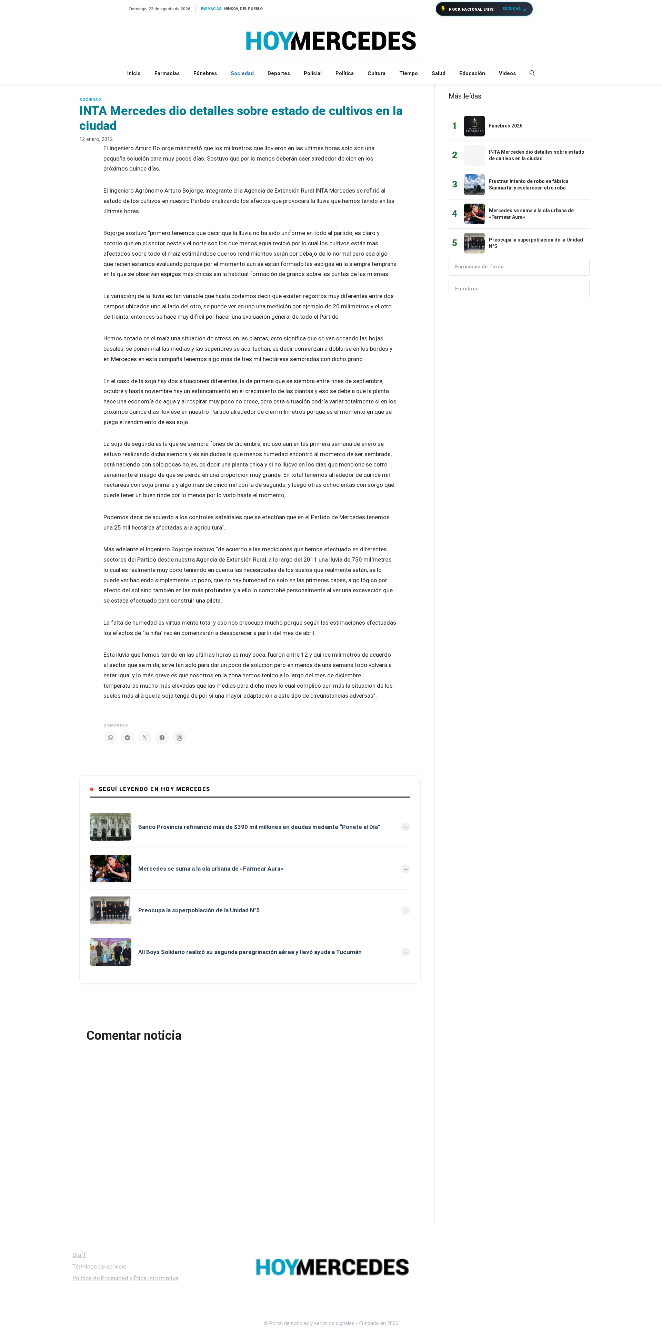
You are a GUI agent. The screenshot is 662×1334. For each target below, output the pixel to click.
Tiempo (408, 73)
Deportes (279, 73)
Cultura (376, 73)
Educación (472, 73)
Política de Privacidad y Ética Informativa (125, 1278)
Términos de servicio (99, 1266)
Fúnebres (205, 73)
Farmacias (167, 73)
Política (344, 73)
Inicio (134, 73)
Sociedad (242, 73)
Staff (79, 1254)
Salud (438, 73)
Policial (313, 73)
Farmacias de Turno (479, 267)
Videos (507, 73)
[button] (532, 73)
